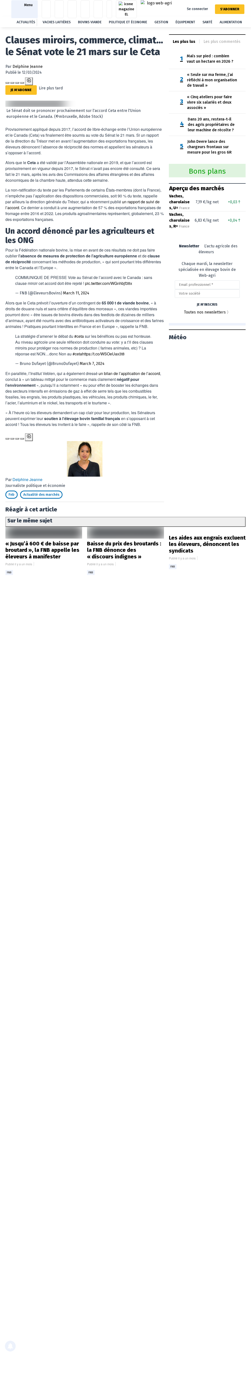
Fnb (11, 495)
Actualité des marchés (41, 495)
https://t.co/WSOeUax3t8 (103, 354)
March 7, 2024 (92, 363)
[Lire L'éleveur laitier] (126, 9)
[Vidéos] (85, 9)
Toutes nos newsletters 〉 (207, 312)
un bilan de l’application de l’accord (129, 373)
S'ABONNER (229, 9)
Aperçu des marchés (196, 188)
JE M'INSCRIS (207, 304)
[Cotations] (46, 9)
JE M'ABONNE (21, 90)
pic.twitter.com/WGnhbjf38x (108, 283)
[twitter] (22, 83)
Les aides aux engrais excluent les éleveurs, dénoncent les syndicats (207, 544)
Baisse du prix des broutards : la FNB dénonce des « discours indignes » (124, 550)
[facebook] (7, 83)
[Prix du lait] (59, 9)
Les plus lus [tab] (184, 41)
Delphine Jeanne (28, 66)
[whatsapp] (17, 83)
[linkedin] (12, 83)
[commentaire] (29, 81)
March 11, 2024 (76, 293)
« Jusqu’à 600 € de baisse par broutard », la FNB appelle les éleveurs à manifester (42, 550)
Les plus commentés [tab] (221, 41)
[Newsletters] (98, 9)
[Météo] (72, 9)
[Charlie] (109, 9)
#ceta (79, 336)
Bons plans (207, 171)
